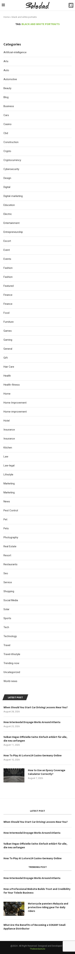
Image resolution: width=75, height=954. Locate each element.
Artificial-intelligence (15, 52)
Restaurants (10, 564)
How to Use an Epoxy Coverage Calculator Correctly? (46, 772)
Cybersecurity (11, 169)
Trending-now (11, 663)
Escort (7, 241)
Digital (6, 187)
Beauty (7, 88)
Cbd (5, 133)
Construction (10, 142)
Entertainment (11, 223)
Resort (7, 555)
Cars (6, 115)
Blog (6, 97)
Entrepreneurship (13, 232)
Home (6, 17)
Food (6, 312)
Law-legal (8, 465)
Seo (5, 573)
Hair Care (8, 366)
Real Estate (9, 546)
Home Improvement (15, 402)
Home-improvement (15, 411)
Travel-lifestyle (11, 654)
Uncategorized (11, 672)
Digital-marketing (13, 196)
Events (7, 259)
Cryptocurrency (12, 160)
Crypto (7, 151)
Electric (7, 214)
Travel (6, 645)
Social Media (10, 600)
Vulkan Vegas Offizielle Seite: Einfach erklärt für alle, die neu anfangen (35, 738)
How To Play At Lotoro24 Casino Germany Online (32, 755)
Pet (5, 519)
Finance (7, 294)
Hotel (6, 420)
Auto (6, 70)
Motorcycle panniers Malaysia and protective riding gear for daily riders (48, 907)
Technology (10, 636)
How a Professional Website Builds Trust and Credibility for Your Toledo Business (36, 890)
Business (8, 106)
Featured (8, 285)
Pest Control (10, 510)
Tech (6, 627)
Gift (5, 357)
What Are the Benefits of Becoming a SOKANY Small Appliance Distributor (34, 926)
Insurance (9, 429)
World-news (10, 681)
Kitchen (7, 447)
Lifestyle (8, 474)
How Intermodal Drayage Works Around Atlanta (31, 722)
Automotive (10, 79)
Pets (6, 528)
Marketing (9, 483)
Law (5, 456)
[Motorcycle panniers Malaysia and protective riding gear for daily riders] (13, 909)
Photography (10, 537)
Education (9, 205)
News (6, 501)
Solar (6, 609)
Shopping (8, 591)
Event (6, 250)
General (7, 348)
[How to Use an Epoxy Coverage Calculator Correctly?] (13, 775)
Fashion (8, 268)
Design (7, 178)
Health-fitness (11, 384)
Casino (7, 124)
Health (7, 375)
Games (7, 330)
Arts (5, 61)
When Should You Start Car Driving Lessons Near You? (35, 707)
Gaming (7, 339)
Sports (7, 618)
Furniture (8, 321)
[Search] (71, 5)
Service (7, 582)
